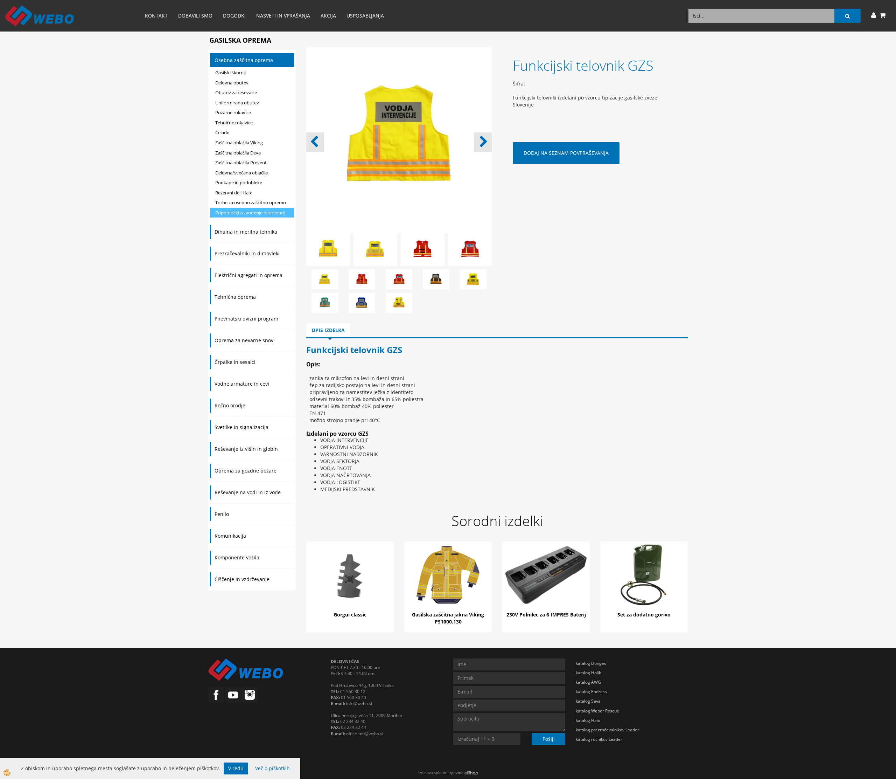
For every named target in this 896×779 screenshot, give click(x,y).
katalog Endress (591, 692)
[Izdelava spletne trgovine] (471, 772)
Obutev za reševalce (236, 92)
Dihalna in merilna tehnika (246, 231)
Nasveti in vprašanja (283, 15)
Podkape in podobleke (238, 182)
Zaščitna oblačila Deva (238, 153)
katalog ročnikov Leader (599, 739)
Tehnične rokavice (234, 122)
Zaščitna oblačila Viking (239, 142)
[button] (483, 142)
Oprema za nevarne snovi (245, 340)
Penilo (222, 514)
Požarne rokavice (233, 112)
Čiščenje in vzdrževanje (242, 579)
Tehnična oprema (235, 297)
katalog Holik (588, 673)
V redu (236, 768)
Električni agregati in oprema (248, 275)
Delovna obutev (231, 83)
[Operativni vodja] (325, 278)
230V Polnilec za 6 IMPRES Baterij (546, 614)
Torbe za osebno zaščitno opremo (250, 202)
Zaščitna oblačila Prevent (241, 162)
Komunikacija (230, 535)
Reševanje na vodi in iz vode (248, 492)
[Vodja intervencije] (399, 302)
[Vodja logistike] (325, 302)
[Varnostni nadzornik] (473, 278)
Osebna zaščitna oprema (244, 60)
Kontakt (156, 15)
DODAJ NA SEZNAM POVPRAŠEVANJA (566, 153)
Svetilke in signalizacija (241, 427)
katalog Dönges (591, 663)
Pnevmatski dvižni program (246, 318)
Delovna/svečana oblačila (241, 173)
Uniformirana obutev (237, 102)
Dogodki (234, 15)
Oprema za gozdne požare (245, 470)
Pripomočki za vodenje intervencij (250, 212)
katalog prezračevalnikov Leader (607, 730)
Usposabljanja (365, 15)
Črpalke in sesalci (235, 362)
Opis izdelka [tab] (328, 330)
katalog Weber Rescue (597, 711)
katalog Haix (588, 720)
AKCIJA (328, 15)
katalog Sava (588, 701)
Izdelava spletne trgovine (440, 772)
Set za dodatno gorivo (644, 614)
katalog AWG (588, 682)
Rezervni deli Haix (233, 192)
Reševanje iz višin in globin (246, 449)
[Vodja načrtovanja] (362, 302)
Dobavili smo (195, 15)
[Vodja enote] (362, 278)
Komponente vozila (237, 557)
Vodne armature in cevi (242, 383)
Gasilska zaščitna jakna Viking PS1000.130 (448, 618)
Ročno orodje (230, 405)
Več (350, 576)
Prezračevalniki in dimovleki (247, 253)
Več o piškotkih (272, 768)
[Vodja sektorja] (436, 278)
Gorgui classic (350, 614)
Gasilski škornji (230, 72)
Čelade (222, 132)
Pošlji (548, 739)
